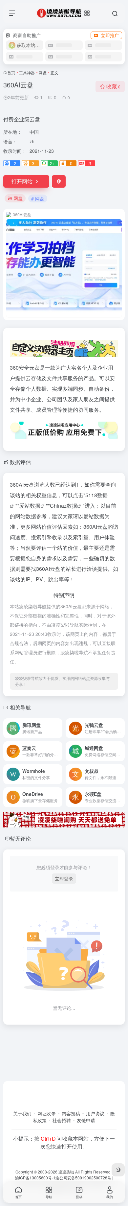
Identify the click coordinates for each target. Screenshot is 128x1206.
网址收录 (46, 1113)
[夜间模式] (118, 1169)
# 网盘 (37, 198)
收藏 (113, 86)
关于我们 (22, 1113)
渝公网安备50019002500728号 (83, 1177)
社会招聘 (62, 1120)
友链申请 (86, 1120)
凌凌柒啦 (66, 1171)
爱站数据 (29, 505)
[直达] (58, 728)
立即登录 (64, 878)
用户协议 (95, 1113)
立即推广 (110, 35)
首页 (11, 72)
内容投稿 (71, 1113)
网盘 (43, 72)
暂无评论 (20, 838)
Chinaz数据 (63, 505)
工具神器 (27, 72)
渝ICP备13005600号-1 (35, 1177)
